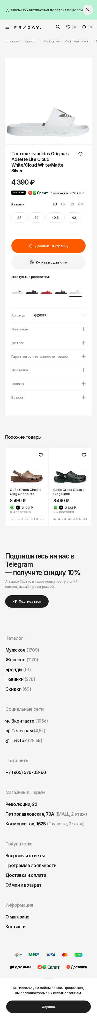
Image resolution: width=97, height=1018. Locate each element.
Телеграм (28, 730)
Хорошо (48, 1007)
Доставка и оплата (25, 875)
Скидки (18, 689)
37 (19, 217)
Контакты (15, 926)
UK (63, 204)
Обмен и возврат (23, 885)
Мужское (22, 650)
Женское (21, 659)
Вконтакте (29, 721)
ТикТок (26, 740)
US (72, 204)
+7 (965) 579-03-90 (25, 772)
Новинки (20, 679)
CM (81, 204)
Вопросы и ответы (25, 855)
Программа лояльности (30, 865)
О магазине (17, 917)
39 (36, 217)
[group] (17, 289)
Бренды (18, 669)
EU (55, 204)
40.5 (55, 217)
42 (74, 217)
